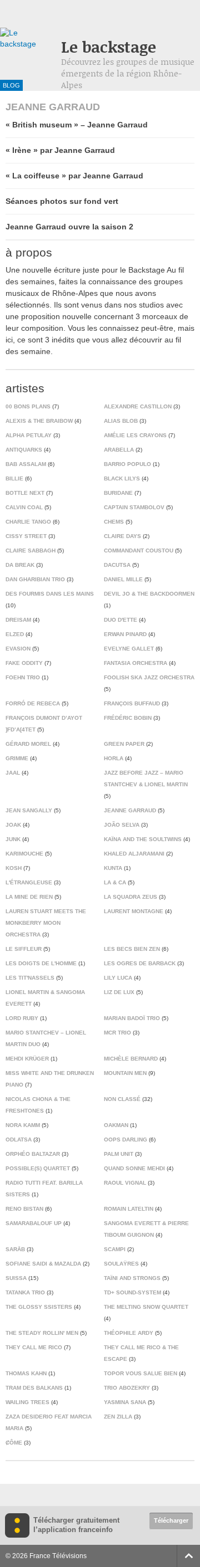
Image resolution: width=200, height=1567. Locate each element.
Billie (14, 478)
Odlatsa (19, 1139)
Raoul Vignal (125, 1183)
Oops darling (125, 1139)
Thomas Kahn (26, 1373)
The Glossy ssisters (39, 1307)
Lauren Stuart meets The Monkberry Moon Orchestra (46, 923)
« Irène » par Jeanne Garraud (60, 150)
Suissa (16, 1278)
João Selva (121, 825)
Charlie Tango (28, 522)
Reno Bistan (24, 1209)
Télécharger (171, 1520)
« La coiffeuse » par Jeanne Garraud (74, 175)
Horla (113, 758)
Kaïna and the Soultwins (143, 839)
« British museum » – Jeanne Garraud (77, 124)
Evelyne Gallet (129, 649)
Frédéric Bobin (128, 718)
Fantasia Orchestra (135, 663)
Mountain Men (125, 1073)
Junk (13, 839)
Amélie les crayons (135, 435)
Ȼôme (14, 1443)
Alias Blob (121, 421)
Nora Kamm (23, 1125)
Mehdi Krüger (27, 1059)
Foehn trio (23, 677)
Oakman (116, 1125)
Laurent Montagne (133, 911)
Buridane (118, 493)
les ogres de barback (140, 963)
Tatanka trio (25, 1292)
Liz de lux (119, 992)
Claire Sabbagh (31, 550)
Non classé (122, 1099)
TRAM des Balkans (34, 1388)
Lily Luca (118, 978)
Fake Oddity (24, 663)
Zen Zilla (118, 1417)
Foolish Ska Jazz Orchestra (149, 677)
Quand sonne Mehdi (134, 1168)
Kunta (113, 868)
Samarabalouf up (34, 1223)
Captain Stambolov (134, 507)
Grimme (17, 758)
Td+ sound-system (132, 1292)
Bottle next (25, 493)
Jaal (13, 773)
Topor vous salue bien (140, 1373)
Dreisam (18, 620)
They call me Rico (34, 1347)
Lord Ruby (22, 1018)
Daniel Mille (123, 579)
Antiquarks (24, 450)
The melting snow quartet (146, 1307)
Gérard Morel (28, 744)
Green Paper (124, 744)
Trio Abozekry (127, 1388)
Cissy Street (26, 536)
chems (114, 522)
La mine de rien (29, 897)
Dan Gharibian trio (35, 579)
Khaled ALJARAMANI (134, 854)
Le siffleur (24, 949)
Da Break (20, 565)
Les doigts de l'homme (41, 963)
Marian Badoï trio (132, 1018)
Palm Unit (118, 1154)
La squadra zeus (130, 897)
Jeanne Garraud (130, 810)
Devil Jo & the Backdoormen (149, 594)
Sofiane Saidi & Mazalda (43, 1264)
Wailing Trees (27, 1402)
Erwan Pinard (125, 634)
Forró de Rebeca (33, 703)
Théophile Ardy (128, 1333)
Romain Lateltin (128, 1209)
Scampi (115, 1249)
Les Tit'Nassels (30, 978)
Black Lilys (122, 478)
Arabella (119, 450)
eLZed (15, 634)
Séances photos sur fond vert (62, 201)
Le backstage (108, 47)
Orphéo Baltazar (33, 1154)
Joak (13, 825)
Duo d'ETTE (120, 620)
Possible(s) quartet (38, 1168)
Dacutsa (117, 565)
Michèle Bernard (131, 1059)
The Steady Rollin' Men (42, 1333)
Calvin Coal (24, 507)
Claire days (122, 536)
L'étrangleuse (29, 882)
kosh (14, 868)
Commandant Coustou (138, 550)
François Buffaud (132, 703)
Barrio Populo (127, 464)
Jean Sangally (29, 810)
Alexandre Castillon (138, 406)
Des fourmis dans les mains (50, 594)
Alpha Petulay (29, 435)
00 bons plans (28, 406)
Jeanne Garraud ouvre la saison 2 (69, 226)
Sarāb (15, 1249)
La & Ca (115, 882)
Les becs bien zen (132, 949)
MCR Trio (117, 1033)
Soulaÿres (121, 1264)
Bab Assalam (26, 464)
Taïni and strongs (132, 1278)
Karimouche (24, 854)
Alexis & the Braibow (39, 421)
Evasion (18, 649)
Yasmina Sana (125, 1402)
